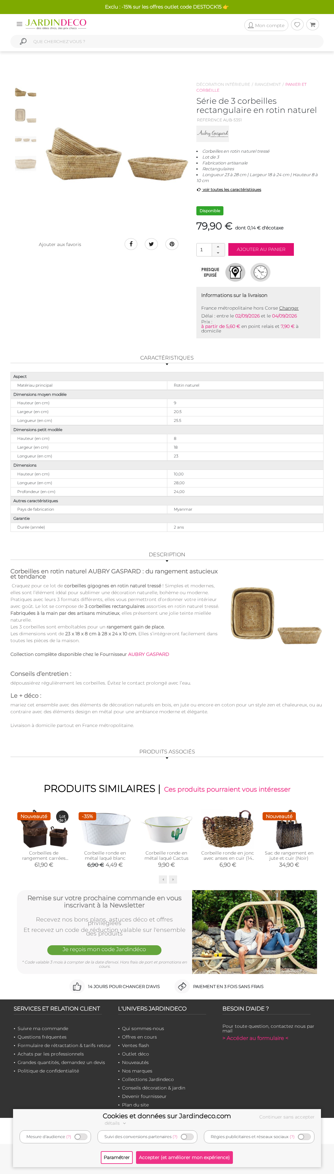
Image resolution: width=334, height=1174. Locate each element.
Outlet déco (135, 1054)
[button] (218, 246)
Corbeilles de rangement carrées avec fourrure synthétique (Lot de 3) (43, 861)
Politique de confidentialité (48, 1071)
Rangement (268, 84)
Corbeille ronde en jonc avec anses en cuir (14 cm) (227, 858)
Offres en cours (139, 1037)
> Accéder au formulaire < (255, 1038)
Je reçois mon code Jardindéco (104, 949)
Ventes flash (135, 1045)
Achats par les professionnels (51, 1054)
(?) (68, 1136)
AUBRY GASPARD (148, 654)
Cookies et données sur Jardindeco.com (167, 1116)
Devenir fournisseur (144, 1096)
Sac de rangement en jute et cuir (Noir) (289, 855)
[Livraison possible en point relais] (235, 272)
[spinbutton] (210, 249)
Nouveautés (135, 1062)
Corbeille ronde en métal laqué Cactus (166, 855)
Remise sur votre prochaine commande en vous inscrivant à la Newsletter (104, 901)
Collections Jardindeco (148, 1079)
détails (113, 1123)
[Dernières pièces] (210, 272)
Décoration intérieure (223, 84)
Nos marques (137, 1071)
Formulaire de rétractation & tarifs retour (64, 1045)
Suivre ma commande (43, 1028)
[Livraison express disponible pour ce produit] (260, 272)
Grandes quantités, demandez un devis (61, 1062)
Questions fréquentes (42, 1037)
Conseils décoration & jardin (153, 1088)
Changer (289, 308)
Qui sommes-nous (143, 1028)
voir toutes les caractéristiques (231, 189)
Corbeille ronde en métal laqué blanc (105, 855)
